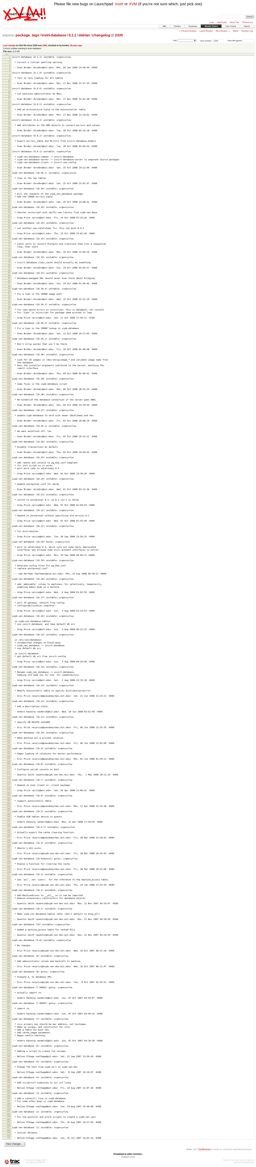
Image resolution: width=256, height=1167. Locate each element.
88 (9, 286)
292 (8, 824)
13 (9, 88)
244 (8, 698)
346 (8, 966)
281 (8, 795)
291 (8, 822)
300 (8, 845)
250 (8, 714)
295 (8, 832)
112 (8, 349)
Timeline (177, 26)
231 (8, 664)
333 (8, 932)
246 (8, 704)
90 (9, 291)
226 (8, 651)
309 (8, 869)
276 (8, 782)
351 (8, 979)
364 (8, 1013)
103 (8, 326)
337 (8, 943)
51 (9, 188)
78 (9, 260)
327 (8, 916)
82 (9, 270)
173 (8, 510)
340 (8, 950)
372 (8, 1035)
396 (8, 1098)
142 (8, 428)
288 (8, 814)
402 (8, 1114)
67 (9, 231)
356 (8, 992)
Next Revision (222, 31)
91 (9, 294)
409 (8, 1132)
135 (8, 410)
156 (8, 465)
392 (8, 1088)
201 (8, 584)
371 (8, 1032)
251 (8, 717)
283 (8, 801)
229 (8, 659)
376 (8, 1046)
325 (8, 911)
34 (9, 143)
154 (8, 460)
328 (8, 919)
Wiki (164, 26)
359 (8, 1000)
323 (8, 906)
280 (8, 793)
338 (8, 945)
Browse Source (211, 26)
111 (8, 347)
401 (8, 1111)
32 (9, 138)
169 (8, 499)
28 (9, 128)
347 (8, 969)
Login (211, 22)
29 (9, 130)
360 (8, 1003)
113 (8, 352)
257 (8, 732)
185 (8, 541)
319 (8, 895)
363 (8, 1011)
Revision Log (247, 31)
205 (8, 595)
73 (9, 246)
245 (8, 701)
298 (8, 840)
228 (8, 656)
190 (8, 555)
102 (8, 323)
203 (8, 589)
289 (8, 816)
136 (8, 413)
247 (8, 706)
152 (8, 455)
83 (9, 273)
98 (9, 312)
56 (9, 202)
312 (8, 877)
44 (9, 170)
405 (8, 1122)
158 (8, 471)
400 (8, 1109)
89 (9, 288)
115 (8, 357)
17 (9, 99)
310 (8, 872)
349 (8, 974)
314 (8, 882)
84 (9, 275)
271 (8, 769)
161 (8, 478)
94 (9, 302)
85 (9, 278)
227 (8, 653)
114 (8, 354)
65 (9, 225)
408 (8, 1130)
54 (9, 196)
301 (8, 848)
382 (8, 1061)
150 (8, 449)
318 (8, 893)
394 (8, 1093)
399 (8, 1106)
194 (8, 565)
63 (9, 220)
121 (8, 373)
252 (8, 719)
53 (9, 194)
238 (8, 683)
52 (9, 191)
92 (9, 296)
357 (8, 995)
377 (8, 1048)
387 (8, 1075)
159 (8, 473)
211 (8, 610)
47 (9, 178)
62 (9, 217)
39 (9, 156)
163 (8, 484)
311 (8, 874)
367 (8, 1021)
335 (8, 937)
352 (8, 982)
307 (8, 864)
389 (8, 1080)
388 (8, 1077)
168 (8, 497)
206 (8, 597)
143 (8, 431)
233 (8, 669)
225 (8, 648)
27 (9, 125)
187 (8, 547)
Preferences (247, 22)
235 (8, 675)
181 (8, 531)
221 (8, 637)
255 (8, 727)
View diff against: (235, 41)
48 (9, 181)
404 (8, 1119)
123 (8, 378)
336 (8, 940)
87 (9, 283)
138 (8, 418)
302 (8, 851)
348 (8, 971)
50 (9, 186)
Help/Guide (222, 22)
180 (8, 529)
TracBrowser (204, 1149)
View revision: (206, 41)
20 (9, 107)
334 (8, 935)
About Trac (234, 22)
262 (8, 746)
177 (8, 520)
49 (9, 183)
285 (8, 806)
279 (8, 790)
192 (8, 560)
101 (8, 320)
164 (8, 487)
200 (8, 581)
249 (8, 711)
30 (9, 133)
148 (8, 444)
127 (8, 389)
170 (8, 502)
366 (8, 1019)
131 (8, 399)
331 (8, 927)
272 (8, 772)
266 (8, 756)
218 (8, 629)
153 (8, 457)
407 (8, 1127)
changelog (101, 35)
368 (8, 1024)
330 (8, 924)
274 (8, 777)
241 (8, 690)
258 (8, 735)
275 (8, 780)
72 (9, 244)
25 (9, 120)
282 (8, 798)
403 (8, 1117)
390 (8, 1082)
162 (8, 481)
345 (8, 964)
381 (8, 1059)
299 (8, 843)
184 (8, 539)
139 (8, 420)
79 (9, 262)
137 (8, 415)
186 (8, 544)
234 (8, 672)
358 (8, 998)
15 (9, 93)
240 (8, 688)
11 (9, 83)
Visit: (175, 40)
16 (9, 96)
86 (9, 281)
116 (8, 359)
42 (9, 165)
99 (9, 315)
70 (9, 238)
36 (9, 149)
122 (8, 376)
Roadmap (193, 26)
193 (8, 563)
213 (8, 616)
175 (8, 515)
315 (8, 885)
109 (8, 341)
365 (8, 1016)
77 (9, 257)
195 (8, 568)
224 (8, 645)
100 (8, 317)
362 (8, 1008)
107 (8, 336)
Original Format (128, 1157)
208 (8, 602)
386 (8, 1072)
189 (8, 552)
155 (8, 462)
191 (8, 558)
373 (8, 1038)
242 (8, 693)
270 (8, 767)
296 (8, 835)
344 (8, 961)
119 (8, 368)
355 (8, 990)
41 (9, 162)
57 (9, 204)
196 (8, 571)
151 (8, 452)
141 (8, 426)
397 (8, 1101)
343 (8, 958)
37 (9, 151)
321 (8, 901)
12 (9, 86)
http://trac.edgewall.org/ (244, 1162)
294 (8, 830)
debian (84, 35)
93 (9, 299)
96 (9, 307)
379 (8, 1054)
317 (8, 890)
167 (8, 494)
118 (8, 365)
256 (8, 730)
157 (8, 468)
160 (8, 476)
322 (8, 903)
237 (8, 680)
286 (8, 809)
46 (9, 175)
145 (8, 436)
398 (8, 1104)
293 (8, 827)
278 (8, 788)
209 (8, 605)
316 (8, 887)
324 (8, 908)
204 (8, 592)
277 (8, 785)
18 (9, 101)
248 (8, 709)
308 (8, 866)
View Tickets (230, 26)
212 (8, 613)
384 (8, 1067)
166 (8, 492)
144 (8, 434)
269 (8, 764)
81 (9, 267)
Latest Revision (206, 31)
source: (8, 35)
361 (8, 1006)
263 (8, 748)
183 (8, 536)
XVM (133, 4)
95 (9, 304)
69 (9, 236)
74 (9, 249)
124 (8, 381)
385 (8, 1069)
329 (8, 922)
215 (8, 621)
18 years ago (76, 45)
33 (9, 141)
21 (9, 109)
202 (8, 587)
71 (9, 241)
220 (8, 634)
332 (8, 929)
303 (8, 853)
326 (8, 914)
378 (8, 1051)
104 (8, 328)
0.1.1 (72, 35)
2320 (119, 35)
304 (8, 856)
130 (8, 397)
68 (9, 233)
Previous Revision (189, 31)
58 (9, 207)
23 (9, 114)
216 (8, 624)
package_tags (27, 35)
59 (9, 210)
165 (8, 489)
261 (8, 743)
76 (9, 254)
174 (8, 513)
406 (8, 1125)
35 (9, 146)
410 (8, 1135)
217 (8, 627)
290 (8, 819)
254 (8, 725)
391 (8, 1085)
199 (8, 579)
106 (8, 333)
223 (8, 642)
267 (8, 759)
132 (8, 402)
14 (9, 91)
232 (8, 667)
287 (8, 811)
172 (8, 508)
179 (8, 526)
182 (8, 534)
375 (8, 1043)
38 (9, 154)
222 (8, 640)
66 (9, 228)
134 (8, 407)
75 (9, 252)
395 (8, 1096)
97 (9, 309)
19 (9, 104)
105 (8, 331)
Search (247, 26)
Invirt (119, 4)
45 (9, 173)
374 (8, 1040)
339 (8, 948)
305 (8, 858)
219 (8, 632)
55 (9, 199)
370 (8, 1029)
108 (8, 338)
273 (8, 774)
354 (8, 987)
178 (8, 523)
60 (9, 212)
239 (8, 685)
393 (8, 1090)
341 (8, 953)
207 (8, 600)
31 (9, 135)
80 (9, 265)
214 (8, 619)
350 (8, 977)
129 (8, 394)
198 (8, 576)
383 (8, 1064)
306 (8, 861)
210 (8, 608)
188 (8, 550)
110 (8, 344)
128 (8, 392)
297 (8, 837)
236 (8, 677)
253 (8, 722)
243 (8, 696)
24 (9, 117)
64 (9, 223)
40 (9, 159)
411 (8, 1138)
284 (8, 803)
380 (8, 1056)
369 (8, 1027)
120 (8, 371)
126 (8, 386)
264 (8, 751)
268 (8, 761)
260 (8, 740)
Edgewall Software (37, 1162)
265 (8, 753)
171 (8, 505)
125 (8, 384)
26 (9, 122)
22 (9, 112)
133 (8, 405)
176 (8, 518)
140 (8, 423)
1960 (44, 45)
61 (9, 215)
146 (8, 439)
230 (8, 661)
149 (8, 447)
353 (8, 985)
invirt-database (53, 35)
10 (9, 80)
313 (8, 879)
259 (8, 738)
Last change (9, 45)
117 (8, 362)
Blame (236, 31)
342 (8, 956)
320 (8, 898)
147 (8, 441)
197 (8, 573)
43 (9, 167)
